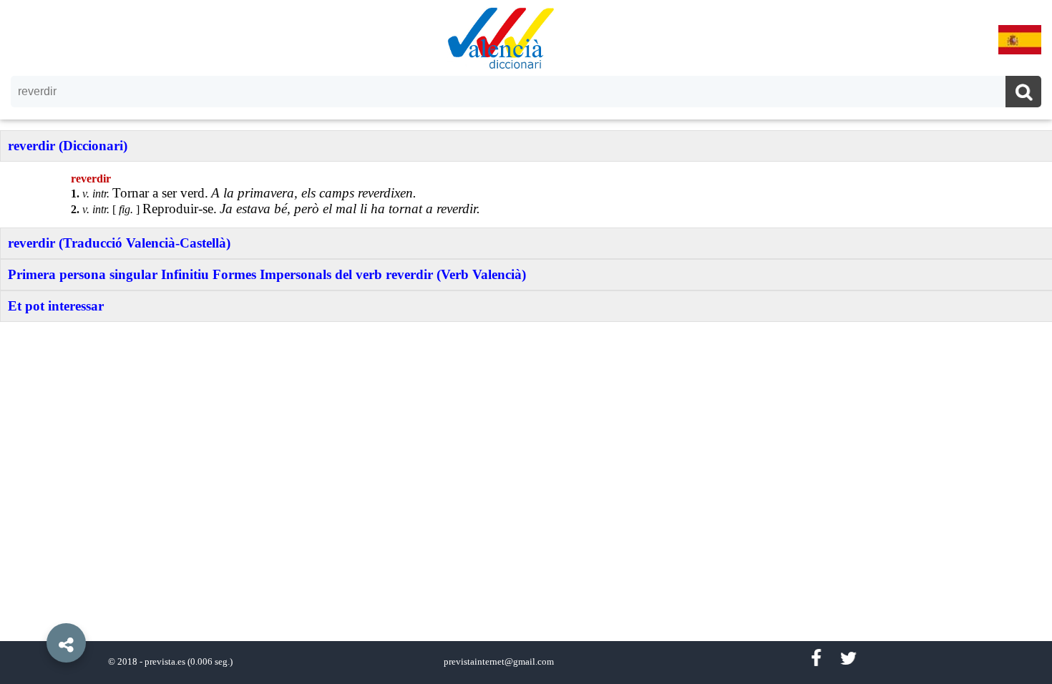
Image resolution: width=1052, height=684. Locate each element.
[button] (35, 610)
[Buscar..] (1023, 93)
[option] (526, 342)
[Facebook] (815, 659)
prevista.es (165, 662)
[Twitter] (848, 659)
